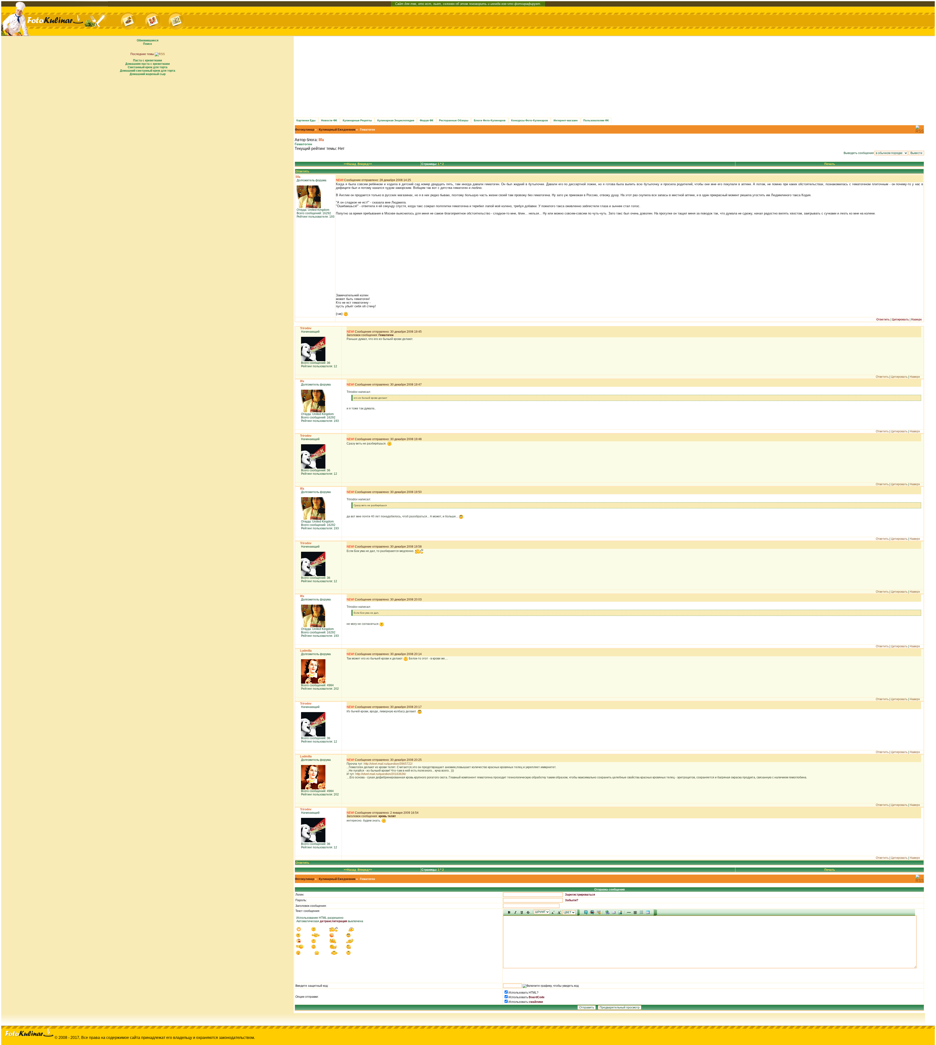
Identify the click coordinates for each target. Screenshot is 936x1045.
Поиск (147, 44)
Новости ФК (329, 120)
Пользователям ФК (596, 120)
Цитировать (900, 319)
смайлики (536, 1002)
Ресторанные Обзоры (453, 120)
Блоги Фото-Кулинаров (490, 120)
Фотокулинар (304, 129)
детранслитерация (333, 921)
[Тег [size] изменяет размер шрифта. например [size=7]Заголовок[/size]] (559, 912)
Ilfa (321, 140)
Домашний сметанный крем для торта (147, 70)
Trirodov (306, 328)
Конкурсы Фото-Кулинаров (529, 120)
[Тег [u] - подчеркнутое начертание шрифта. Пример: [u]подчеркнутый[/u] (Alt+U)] (522, 912)
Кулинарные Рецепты (357, 120)
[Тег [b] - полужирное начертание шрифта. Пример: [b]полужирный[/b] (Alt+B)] (509, 912)
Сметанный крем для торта (147, 67)
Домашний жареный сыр (148, 74)
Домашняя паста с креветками (147, 64)
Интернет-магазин (566, 120)
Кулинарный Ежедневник (337, 129)
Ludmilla (306, 650)
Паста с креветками (147, 60)
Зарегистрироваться (580, 894)
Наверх (916, 319)
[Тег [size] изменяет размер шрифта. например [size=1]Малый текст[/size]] (553, 912)
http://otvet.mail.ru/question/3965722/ (388, 763)
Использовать (518, 997)
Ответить (302, 171)
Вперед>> (365, 164)
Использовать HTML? (523, 992)
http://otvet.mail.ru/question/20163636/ (380, 774)
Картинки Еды (305, 120)
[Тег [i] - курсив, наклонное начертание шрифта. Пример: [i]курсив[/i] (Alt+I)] (515, 912)
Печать (829, 164)
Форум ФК (426, 120)
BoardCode (537, 997)
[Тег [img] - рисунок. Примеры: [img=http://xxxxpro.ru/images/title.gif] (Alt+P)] (620, 912)
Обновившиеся (147, 40)
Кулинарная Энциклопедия (395, 120)
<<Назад (350, 164)
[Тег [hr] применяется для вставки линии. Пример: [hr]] (629, 912)
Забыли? (571, 900)
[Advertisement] (147, 112)
